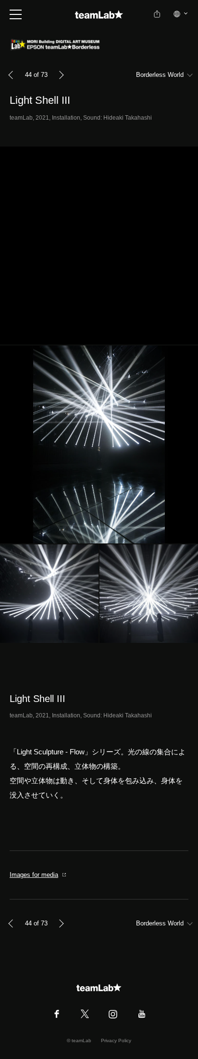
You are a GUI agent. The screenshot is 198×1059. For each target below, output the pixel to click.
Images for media (34, 874)
